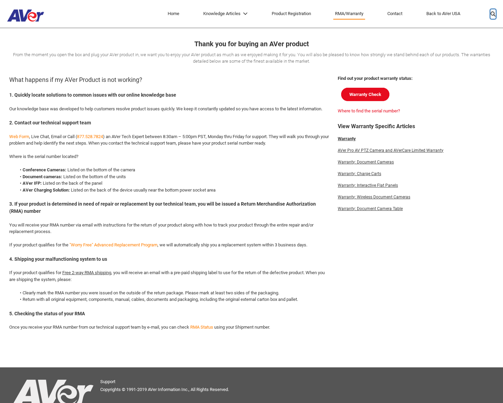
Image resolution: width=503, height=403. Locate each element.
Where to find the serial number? (369, 110)
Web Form (19, 136)
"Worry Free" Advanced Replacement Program (113, 244)
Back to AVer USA (443, 13)
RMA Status (201, 327)
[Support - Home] (27, 14)
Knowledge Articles (222, 13)
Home (173, 13)
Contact (394, 13)
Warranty (347, 138)
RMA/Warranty (349, 13)
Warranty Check (365, 94)
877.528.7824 (90, 136)
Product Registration (291, 13)
